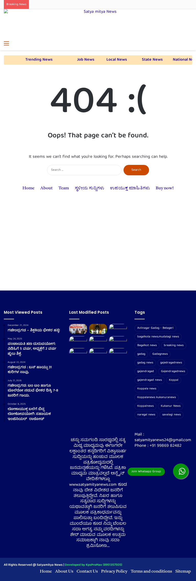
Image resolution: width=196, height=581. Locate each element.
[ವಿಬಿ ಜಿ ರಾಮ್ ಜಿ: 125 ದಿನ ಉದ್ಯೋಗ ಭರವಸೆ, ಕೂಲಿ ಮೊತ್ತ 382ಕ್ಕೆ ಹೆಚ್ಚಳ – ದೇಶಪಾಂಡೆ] (98, 353)
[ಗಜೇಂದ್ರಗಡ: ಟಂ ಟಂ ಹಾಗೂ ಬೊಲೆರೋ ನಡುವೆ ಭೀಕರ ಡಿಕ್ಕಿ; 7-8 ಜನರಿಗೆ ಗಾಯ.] (98, 341)
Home (28, 188)
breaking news (173, 345)
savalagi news (171, 414)
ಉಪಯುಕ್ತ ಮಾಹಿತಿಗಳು (130, 188)
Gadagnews (160, 354)
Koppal (173, 380)
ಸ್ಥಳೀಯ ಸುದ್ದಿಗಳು (89, 188)
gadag (141, 354)
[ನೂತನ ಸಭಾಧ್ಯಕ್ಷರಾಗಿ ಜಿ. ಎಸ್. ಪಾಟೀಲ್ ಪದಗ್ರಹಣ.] (98, 329)
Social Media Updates (30, 59)
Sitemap (183, 571)
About (46, 188)
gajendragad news (149, 380)
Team (63, 188)
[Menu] (6, 44)
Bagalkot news (147, 345)
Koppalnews (145, 406)
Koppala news (146, 388)
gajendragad (145, 371)
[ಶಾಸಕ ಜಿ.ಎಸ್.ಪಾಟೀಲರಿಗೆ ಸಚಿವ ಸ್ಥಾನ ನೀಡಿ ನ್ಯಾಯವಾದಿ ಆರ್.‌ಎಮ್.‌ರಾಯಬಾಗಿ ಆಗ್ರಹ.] (78, 353)
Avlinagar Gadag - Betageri (155, 328)
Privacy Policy (114, 571)
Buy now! (165, 188)
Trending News (78, 59)
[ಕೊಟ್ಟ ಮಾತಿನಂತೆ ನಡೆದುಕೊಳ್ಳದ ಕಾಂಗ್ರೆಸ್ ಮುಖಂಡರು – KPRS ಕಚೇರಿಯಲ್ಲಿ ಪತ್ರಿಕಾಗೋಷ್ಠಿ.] (78, 329)
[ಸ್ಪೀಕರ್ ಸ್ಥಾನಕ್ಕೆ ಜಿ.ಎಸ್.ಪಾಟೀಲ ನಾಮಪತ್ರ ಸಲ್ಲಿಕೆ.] (118, 329)
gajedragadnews (171, 362)
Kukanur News (170, 406)
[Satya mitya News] (98, 24)
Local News (150, 59)
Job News (116, 59)
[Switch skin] (180, 44)
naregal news (146, 414)
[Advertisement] (98, 247)
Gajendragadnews (173, 371)
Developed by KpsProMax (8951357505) (93, 565)
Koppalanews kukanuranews (156, 397)
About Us (64, 571)
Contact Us (87, 571)
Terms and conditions (151, 571)
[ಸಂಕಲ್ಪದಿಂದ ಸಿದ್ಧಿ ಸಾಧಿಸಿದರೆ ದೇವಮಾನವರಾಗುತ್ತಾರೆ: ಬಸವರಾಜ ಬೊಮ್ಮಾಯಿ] (118, 341)
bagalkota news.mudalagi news (158, 336)
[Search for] (189, 44)
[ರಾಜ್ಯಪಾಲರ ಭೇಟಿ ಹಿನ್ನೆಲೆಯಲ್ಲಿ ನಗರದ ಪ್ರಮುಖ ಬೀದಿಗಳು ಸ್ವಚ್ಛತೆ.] (78, 341)
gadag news (145, 362)
